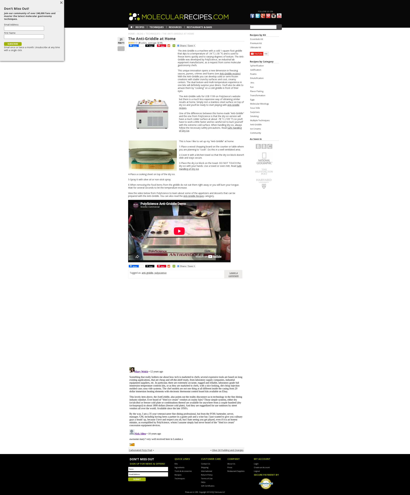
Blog (140, 33)
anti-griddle (147, 272)
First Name (10, 32)
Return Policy (207, 475)
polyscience (161, 272)
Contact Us (205, 464)
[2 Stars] (131, 43)
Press (229, 467)
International (206, 471)
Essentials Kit (256, 39)
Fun (252, 87)
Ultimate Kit (255, 47)
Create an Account (262, 467)
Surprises (255, 112)
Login (256, 464)
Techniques (153, 33)
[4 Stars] (135, 43)
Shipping (204, 467)
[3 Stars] (133, 43)
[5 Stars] (137, 43)
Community (255, 132)
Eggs (252, 99)
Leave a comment (234, 274)
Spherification (257, 65)
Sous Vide (255, 107)
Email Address (11, 24)
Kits (176, 464)
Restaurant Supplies (235, 471)
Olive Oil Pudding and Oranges (227, 450)
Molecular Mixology (259, 103)
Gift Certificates (207, 486)
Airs (252, 82)
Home (131, 33)
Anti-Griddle (256, 124)
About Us (231, 464)
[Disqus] (186, 324)
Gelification (255, 69)
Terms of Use (207, 478)
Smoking (254, 116)
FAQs (203, 482)
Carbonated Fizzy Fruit (140, 450)
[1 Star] (129, 43)
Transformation (257, 95)
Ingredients (179, 467)
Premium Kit (256, 43)
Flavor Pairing (256, 91)
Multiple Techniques (260, 120)
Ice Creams (255, 128)
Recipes (178, 475)
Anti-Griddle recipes (230, 73)
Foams (253, 73)
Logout (257, 471)
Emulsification (257, 78)
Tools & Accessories (183, 471)
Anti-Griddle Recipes (193, 195)
